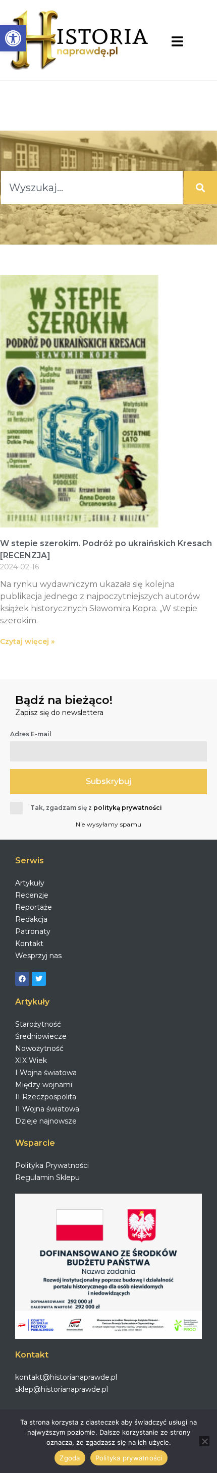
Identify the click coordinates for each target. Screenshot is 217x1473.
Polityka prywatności (128, 1458)
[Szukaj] (200, 187)
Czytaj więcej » (27, 641)
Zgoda (70, 1458)
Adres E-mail (30, 734)
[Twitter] (39, 979)
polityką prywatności (127, 807)
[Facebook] (22, 979)
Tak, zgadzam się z (96, 807)
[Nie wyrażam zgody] (204, 1441)
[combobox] (92, 187)
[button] (13, 38)
